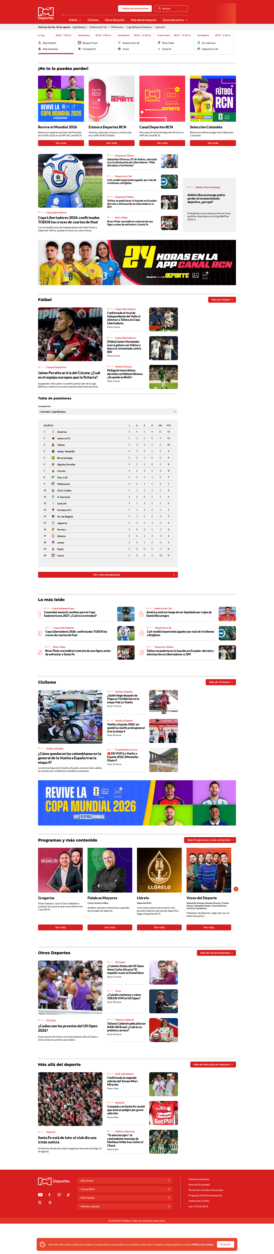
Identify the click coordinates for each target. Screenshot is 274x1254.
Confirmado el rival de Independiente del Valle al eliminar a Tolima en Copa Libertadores (123, 318)
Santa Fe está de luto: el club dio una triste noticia (67, 1139)
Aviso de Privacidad (199, 1184)
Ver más (61, 143)
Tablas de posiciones (134, 8)
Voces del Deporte (201, 898)
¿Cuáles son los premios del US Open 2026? (68, 1028)
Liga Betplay (79, 26)
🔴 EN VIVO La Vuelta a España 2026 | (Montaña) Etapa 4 (122, 757)
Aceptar (225, 1244)
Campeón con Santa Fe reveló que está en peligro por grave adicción (126, 1110)
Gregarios (46, 898)
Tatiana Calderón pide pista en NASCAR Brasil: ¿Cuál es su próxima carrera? (126, 1027)
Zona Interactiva (173, 20)
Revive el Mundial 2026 (57, 127)
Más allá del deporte (143, 20)
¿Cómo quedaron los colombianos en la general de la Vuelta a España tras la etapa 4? (69, 758)
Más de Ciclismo (219, 682)
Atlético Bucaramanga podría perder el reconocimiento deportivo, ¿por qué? (206, 198)
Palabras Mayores (102, 898)
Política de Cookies (202, 1244)
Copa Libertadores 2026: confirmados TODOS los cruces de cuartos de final (69, 219)
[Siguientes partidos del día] (233, 42)
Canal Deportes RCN (156, 127)
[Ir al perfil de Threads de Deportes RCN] (50, 1203)
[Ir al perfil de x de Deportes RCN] (40, 1203)
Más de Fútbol (221, 299)
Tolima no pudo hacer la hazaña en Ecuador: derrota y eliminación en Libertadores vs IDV (132, 203)
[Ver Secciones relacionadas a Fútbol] (80, 20)
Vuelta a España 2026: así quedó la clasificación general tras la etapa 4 (126, 728)
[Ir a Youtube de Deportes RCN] (40, 1195)
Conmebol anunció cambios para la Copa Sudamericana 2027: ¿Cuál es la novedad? (70, 613)
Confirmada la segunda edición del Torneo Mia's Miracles (122, 1081)
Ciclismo (93, 20)
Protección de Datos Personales (206, 1189)
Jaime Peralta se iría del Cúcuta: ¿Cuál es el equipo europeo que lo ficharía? (69, 374)
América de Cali (98, 26)
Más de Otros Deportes (215, 952)
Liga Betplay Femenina (139, 26)
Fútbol (73, 20)
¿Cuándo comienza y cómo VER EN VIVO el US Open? (124, 996)
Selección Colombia (206, 127)
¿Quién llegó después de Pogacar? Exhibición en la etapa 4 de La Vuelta (123, 699)
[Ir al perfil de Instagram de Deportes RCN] (59, 1195)
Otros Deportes (115, 20)
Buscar (166, 8)
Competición (44, 406)
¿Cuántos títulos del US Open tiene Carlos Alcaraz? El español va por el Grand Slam (125, 969)
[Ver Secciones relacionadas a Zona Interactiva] (186, 20)
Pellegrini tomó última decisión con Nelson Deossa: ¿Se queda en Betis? (125, 374)
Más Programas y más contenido (208, 840)
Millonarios (117, 26)
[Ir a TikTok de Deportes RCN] (68, 1195)
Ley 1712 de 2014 (198, 1206)
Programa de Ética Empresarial (205, 1195)
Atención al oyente (199, 1179)
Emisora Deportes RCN (107, 127)
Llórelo (143, 898)
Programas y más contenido (67, 840)
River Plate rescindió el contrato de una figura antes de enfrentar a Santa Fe (130, 223)
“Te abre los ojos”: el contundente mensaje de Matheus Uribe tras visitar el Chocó (125, 1140)
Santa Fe (160, 26)
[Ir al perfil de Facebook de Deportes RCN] (49, 1195)
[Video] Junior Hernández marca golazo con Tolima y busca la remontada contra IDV (124, 347)
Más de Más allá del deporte (212, 1064)
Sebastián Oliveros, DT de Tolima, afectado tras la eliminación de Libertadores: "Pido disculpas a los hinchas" (132, 162)
